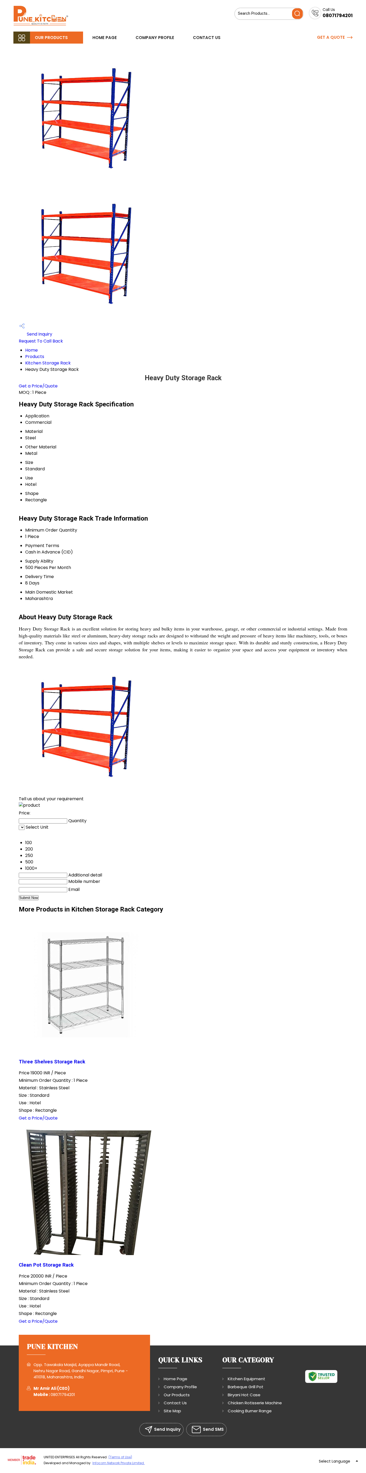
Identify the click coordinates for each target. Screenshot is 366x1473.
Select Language (334, 1461)
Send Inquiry (39, 334)
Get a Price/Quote (38, 386)
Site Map (172, 1411)
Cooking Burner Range (250, 1411)
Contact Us (207, 37)
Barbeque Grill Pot (245, 1387)
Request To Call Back (41, 341)
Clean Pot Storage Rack (46, 1265)
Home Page (104, 37)
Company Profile (155, 37)
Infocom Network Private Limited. (118, 1463)
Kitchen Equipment (246, 1379)
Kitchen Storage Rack (48, 363)
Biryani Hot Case (244, 1395)
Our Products (51, 37)
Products (34, 356)
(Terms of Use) (120, 1457)
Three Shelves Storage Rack (52, 1062)
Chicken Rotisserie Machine (255, 1403)
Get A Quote (331, 37)
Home (31, 350)
